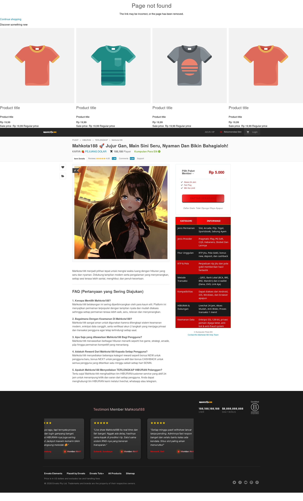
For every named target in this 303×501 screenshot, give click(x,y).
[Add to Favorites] (63, 167)
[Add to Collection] (63, 176)
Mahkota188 (117, 140)
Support (140, 158)
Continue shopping (10, 19)
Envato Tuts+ (97, 473)
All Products (115, 473)
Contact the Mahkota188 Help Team (203, 334)
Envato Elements (53, 473)
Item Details (79, 158)
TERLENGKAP (101, 140)
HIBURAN (86, 140)
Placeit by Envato (76, 473)
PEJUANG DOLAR (96, 151)
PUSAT (75, 140)
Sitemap (130, 473)
